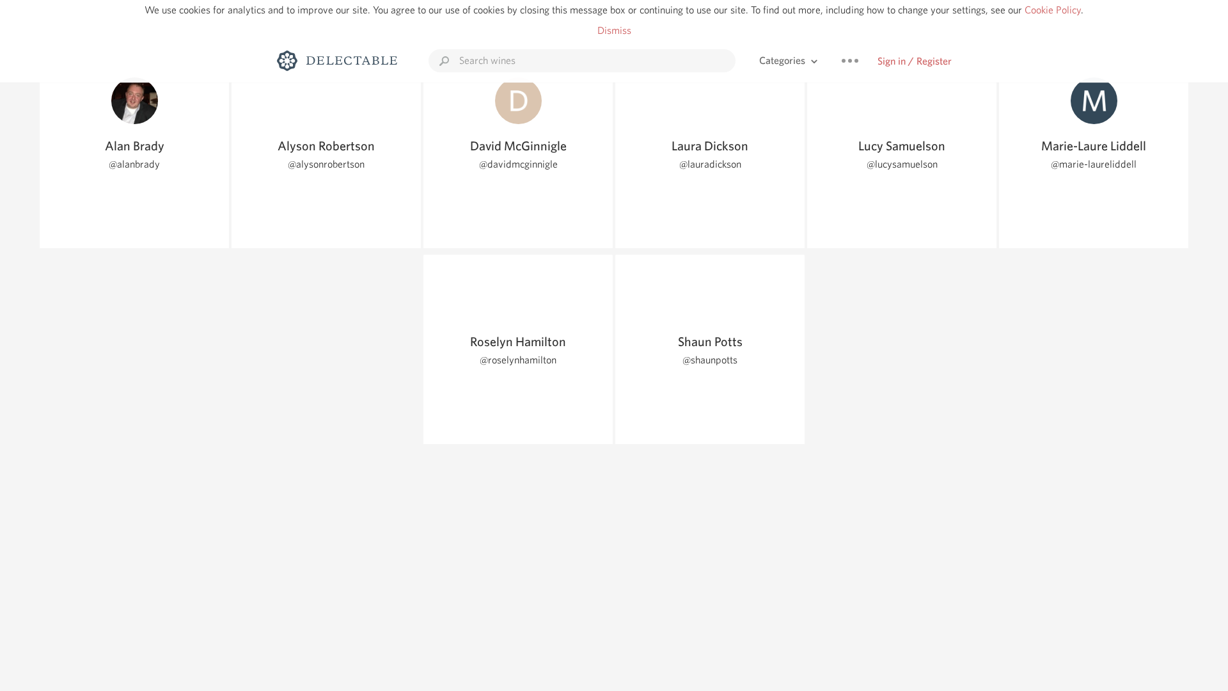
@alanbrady (134, 164)
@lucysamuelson (902, 164)
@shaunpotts (709, 360)
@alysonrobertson (326, 164)
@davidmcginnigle (518, 164)
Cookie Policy (1053, 10)
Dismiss (614, 30)
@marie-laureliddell (1094, 164)
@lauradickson (710, 164)
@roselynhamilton (518, 360)
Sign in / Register (915, 61)
